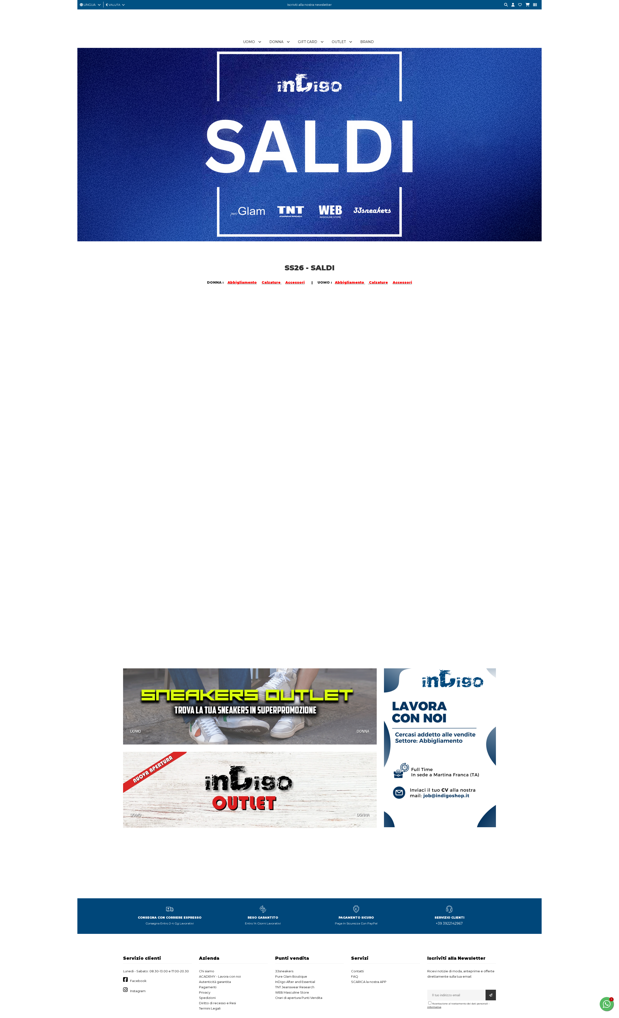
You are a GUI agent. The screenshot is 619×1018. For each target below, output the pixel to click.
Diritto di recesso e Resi (217, 1003)
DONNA (231, 398)
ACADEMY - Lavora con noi (220, 976)
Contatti (357, 971)
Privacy (204, 992)
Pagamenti (207, 987)
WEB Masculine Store (292, 992)
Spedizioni (207, 998)
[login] (511, 5)
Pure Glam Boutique (291, 976)
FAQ (354, 976)
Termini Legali (210, 1008)
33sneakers (284, 971)
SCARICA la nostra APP (368, 982)
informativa (434, 1007)
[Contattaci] (518, 5)
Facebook (138, 981)
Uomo (249, 42)
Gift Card (307, 42)
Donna (276, 42)
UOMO (135, 398)
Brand (367, 42)
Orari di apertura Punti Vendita (298, 998)
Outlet (339, 42)
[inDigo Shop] (309, 33)
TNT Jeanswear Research (294, 987)
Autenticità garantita (215, 982)
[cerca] (504, 5)
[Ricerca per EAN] (533, 5)
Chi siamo (206, 971)
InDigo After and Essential (295, 982)
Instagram (138, 991)
